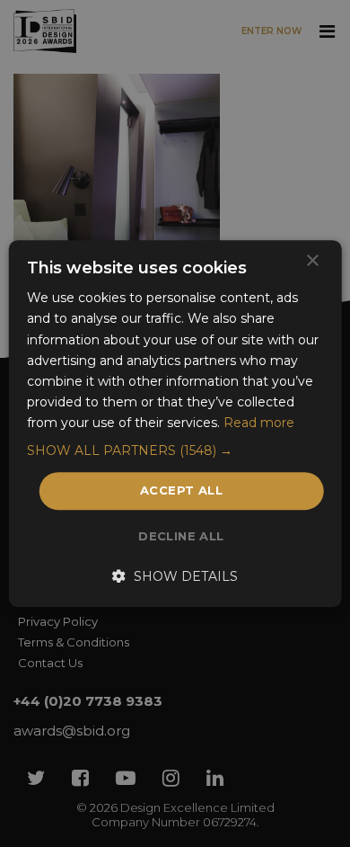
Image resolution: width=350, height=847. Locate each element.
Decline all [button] (180, 536)
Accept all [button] (181, 490)
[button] (175, 450)
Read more (258, 423)
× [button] (312, 261)
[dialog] (175, 423)
